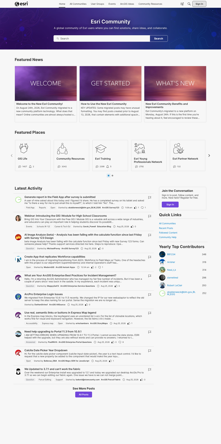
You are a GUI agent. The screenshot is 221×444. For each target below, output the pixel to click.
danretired (172, 277)
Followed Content (168, 232)
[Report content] (150, 197)
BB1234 (171, 254)
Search (158, 38)
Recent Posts (166, 228)
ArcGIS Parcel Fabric (111, 379)
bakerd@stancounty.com (88, 379)
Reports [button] (42, 207)
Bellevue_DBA (50, 361)
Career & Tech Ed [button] (62, 226)
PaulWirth (52, 342)
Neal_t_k (171, 270)
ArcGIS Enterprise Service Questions (77, 286)
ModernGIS (49, 267)
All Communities (167, 223)
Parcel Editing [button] (45, 379)
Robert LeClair (174, 285)
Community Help (168, 237)
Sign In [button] (170, 204)
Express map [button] (47, 323)
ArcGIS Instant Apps (65, 267)
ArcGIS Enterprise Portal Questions (75, 342)
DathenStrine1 (41, 304)
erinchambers (82, 323)
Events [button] (29, 226)
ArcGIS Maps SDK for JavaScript (73, 361)
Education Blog (104, 226)
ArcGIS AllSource (57, 304)
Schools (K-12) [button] (43, 226)
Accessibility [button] (32, 323)
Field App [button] (30, 207)
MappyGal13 (53, 286)
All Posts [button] (83, 394)
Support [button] (59, 379)
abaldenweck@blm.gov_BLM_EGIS (84, 207)
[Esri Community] (21, 3)
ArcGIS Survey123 (110, 207)
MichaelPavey (53, 248)
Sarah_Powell (89, 226)
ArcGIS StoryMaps (99, 323)
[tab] (108, 176)
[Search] (189, 4)
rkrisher (171, 262)
